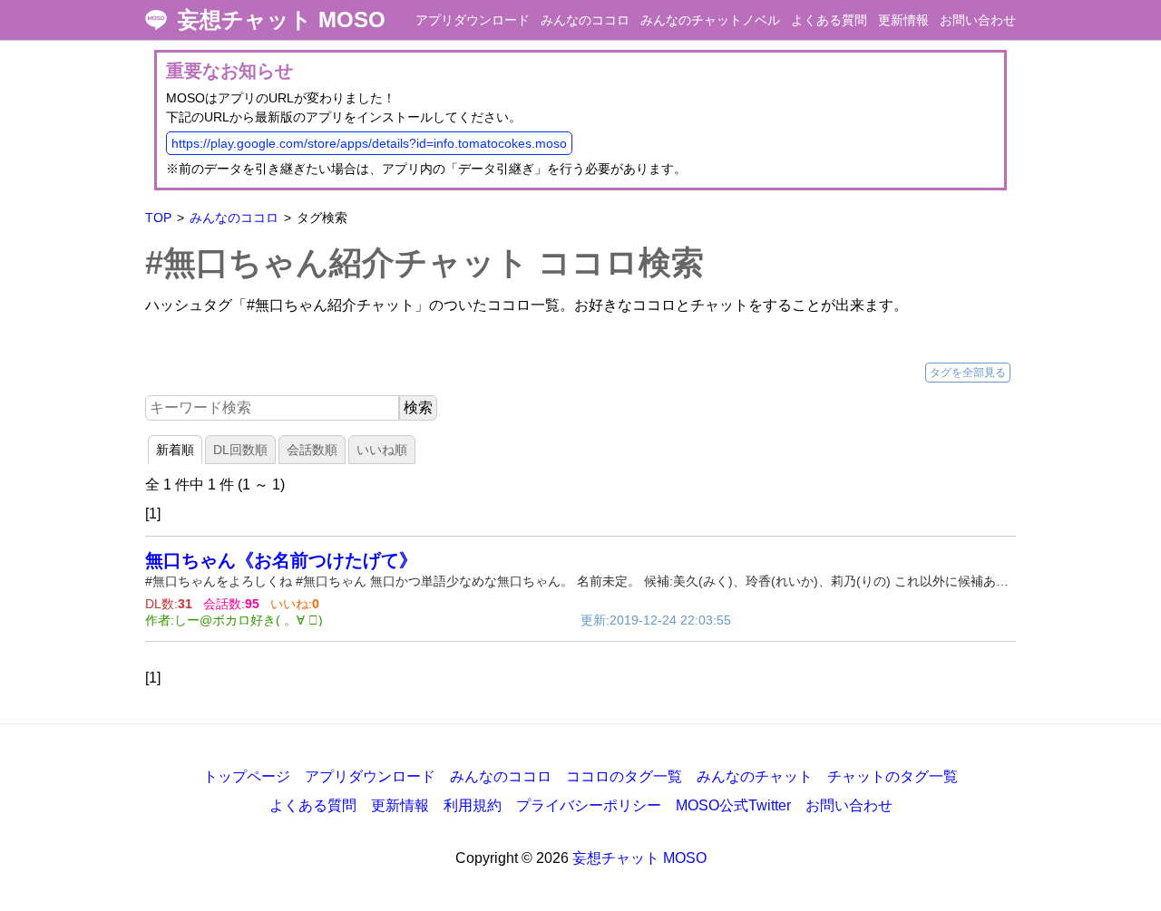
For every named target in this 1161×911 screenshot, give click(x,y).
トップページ (246, 776)
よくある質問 (829, 20)
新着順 (175, 449)
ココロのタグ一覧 (624, 776)
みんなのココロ (585, 20)
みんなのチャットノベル (710, 20)
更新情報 (903, 20)
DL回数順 (240, 449)
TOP (158, 217)
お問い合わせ (978, 20)
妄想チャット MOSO (281, 20)
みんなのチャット (755, 776)
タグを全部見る (968, 372)
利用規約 (473, 805)
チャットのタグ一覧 (892, 776)
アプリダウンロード (472, 20)
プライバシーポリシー (588, 805)
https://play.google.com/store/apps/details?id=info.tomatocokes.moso (369, 143)
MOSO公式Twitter (733, 805)
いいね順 (381, 449)
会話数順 (312, 449)
